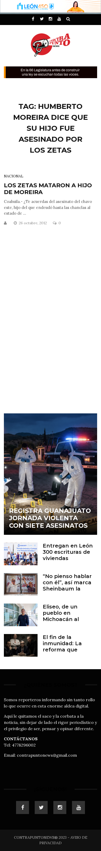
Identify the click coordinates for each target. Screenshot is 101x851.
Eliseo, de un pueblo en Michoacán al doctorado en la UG (69, 616)
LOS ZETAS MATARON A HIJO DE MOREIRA (48, 189)
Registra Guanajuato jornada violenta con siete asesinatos (50, 518)
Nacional (13, 176)
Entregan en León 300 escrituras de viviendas (68, 552)
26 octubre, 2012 (33, 223)
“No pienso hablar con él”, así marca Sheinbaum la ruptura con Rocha (69, 585)
